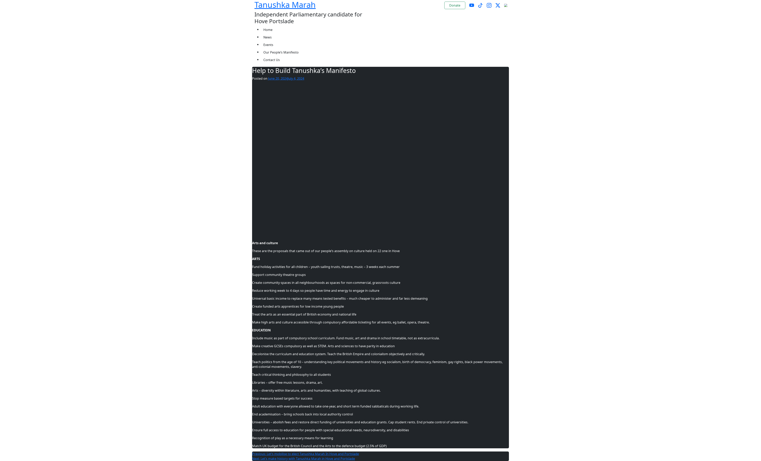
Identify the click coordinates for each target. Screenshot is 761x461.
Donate (454, 5)
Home (267, 30)
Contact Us (271, 60)
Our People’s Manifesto (281, 52)
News (267, 37)
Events (268, 45)
